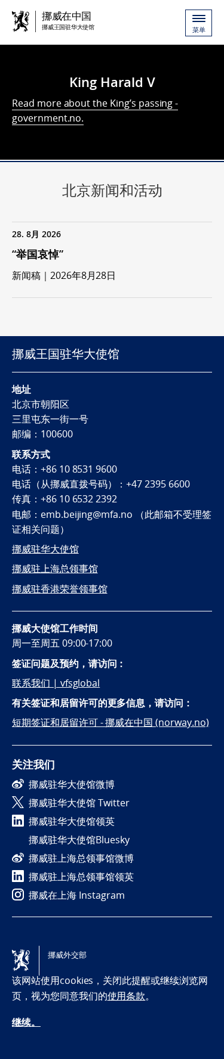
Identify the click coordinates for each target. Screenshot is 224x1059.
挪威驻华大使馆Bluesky (79, 839)
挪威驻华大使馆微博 (72, 784)
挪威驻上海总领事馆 (55, 568)
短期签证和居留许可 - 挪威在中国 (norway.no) (110, 722)
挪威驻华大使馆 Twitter (79, 802)
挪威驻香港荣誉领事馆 (60, 588)
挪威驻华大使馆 (45, 548)
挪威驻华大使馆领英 (72, 821)
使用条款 (127, 995)
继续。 (26, 1022)
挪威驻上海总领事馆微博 (81, 858)
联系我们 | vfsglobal (56, 683)
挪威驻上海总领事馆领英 (81, 876)
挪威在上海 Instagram (77, 895)
